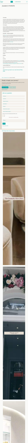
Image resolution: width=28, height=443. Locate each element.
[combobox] (14, 109)
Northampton (10, 63)
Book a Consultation (5, 87)
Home (2, 77)
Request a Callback (12, 87)
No (4, 116)
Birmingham (6, 63)
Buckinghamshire (14, 63)
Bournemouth (20, 63)
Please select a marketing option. (13, 117)
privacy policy (6, 125)
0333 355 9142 (18, 1)
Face (8, 77)
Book (11, 1)
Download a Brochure (4, 89)
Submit (4, 123)
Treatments (5, 77)
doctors (19, 60)
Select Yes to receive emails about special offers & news (10, 113)
